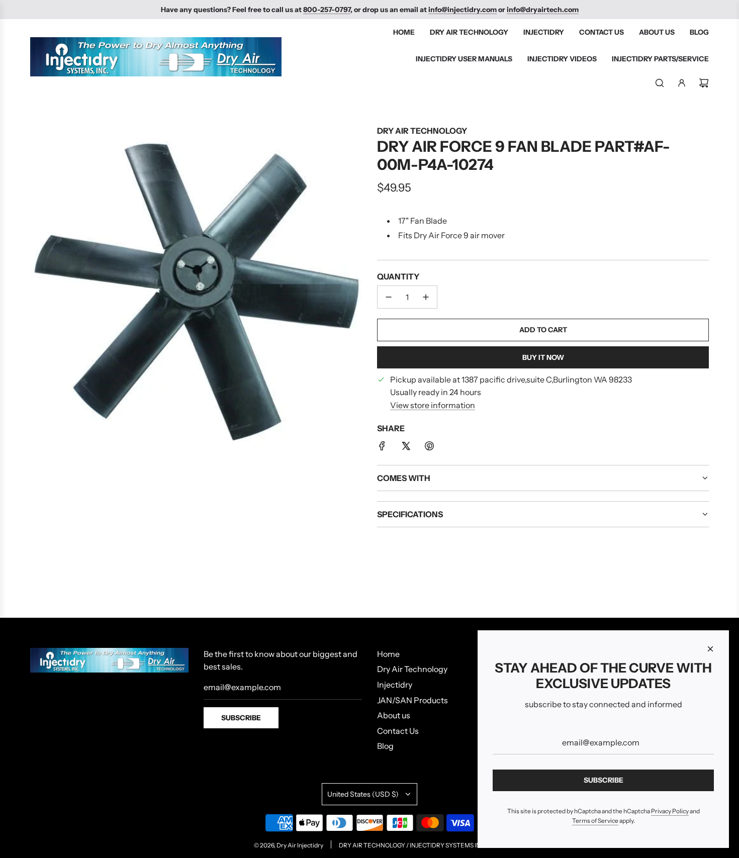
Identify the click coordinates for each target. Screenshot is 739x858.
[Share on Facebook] (382, 448)
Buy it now (543, 357)
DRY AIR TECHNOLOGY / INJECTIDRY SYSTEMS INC (412, 845)
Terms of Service (595, 820)
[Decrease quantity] (389, 297)
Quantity (398, 276)
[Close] (710, 649)
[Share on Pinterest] (429, 448)
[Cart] (704, 83)
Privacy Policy (670, 811)
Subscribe (241, 717)
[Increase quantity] (426, 297)
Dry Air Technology (422, 131)
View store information (432, 405)
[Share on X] (406, 448)
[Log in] (682, 83)
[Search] (660, 83)
